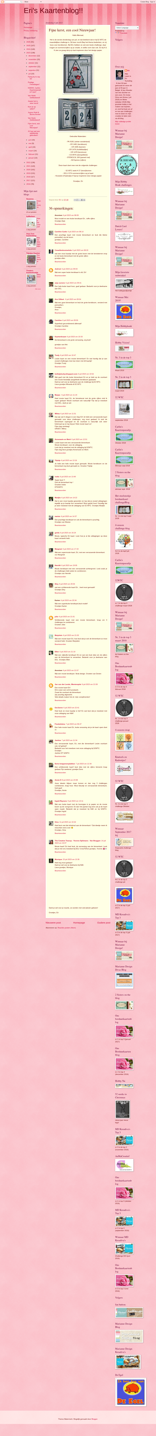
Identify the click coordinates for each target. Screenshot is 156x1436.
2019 (28, 173)
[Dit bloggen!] (77, 200)
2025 (28, 45)
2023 (28, 53)
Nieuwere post (53, 922)
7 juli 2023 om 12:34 (84, 764)
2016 (28, 184)
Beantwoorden (60, 224)
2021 (28, 166)
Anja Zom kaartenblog (31, 235)
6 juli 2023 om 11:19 (69, 395)
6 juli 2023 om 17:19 (70, 549)
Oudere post (103, 922)
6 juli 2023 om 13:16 (69, 460)
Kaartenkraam (60, 337)
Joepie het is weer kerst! (33, 102)
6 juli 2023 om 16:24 (68, 533)
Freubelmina (60, 724)
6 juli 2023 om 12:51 (79, 439)
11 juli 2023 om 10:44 (67, 822)
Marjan (58, 395)
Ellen (57, 652)
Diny (56, 584)
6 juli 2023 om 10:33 (75, 337)
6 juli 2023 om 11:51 (68, 414)
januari (31, 158)
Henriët (58, 565)
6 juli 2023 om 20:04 (67, 584)
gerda (57, 533)
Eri (128, 71)
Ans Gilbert (60, 299)
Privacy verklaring (30, 31)
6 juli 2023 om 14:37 (69, 516)
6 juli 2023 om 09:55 (70, 320)
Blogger (94, 1419)
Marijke (58, 498)
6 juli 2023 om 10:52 (86, 374)
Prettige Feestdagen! (33, 83)
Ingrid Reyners (61, 801)
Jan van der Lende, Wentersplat (68, 684)
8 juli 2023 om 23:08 (70, 780)
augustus (32, 70)
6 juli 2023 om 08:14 (75, 232)
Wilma (57, 414)
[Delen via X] (79, 200)
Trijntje (57, 460)
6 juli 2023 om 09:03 (70, 269)
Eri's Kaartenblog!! (53, 10)
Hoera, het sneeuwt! (38, 223)
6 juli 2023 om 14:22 (69, 498)
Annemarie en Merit (63, 439)
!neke (57, 477)
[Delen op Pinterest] (84, 200)
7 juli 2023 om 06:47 (74, 724)
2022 (28, 162)
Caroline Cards (61, 232)
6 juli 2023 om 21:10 (67, 652)
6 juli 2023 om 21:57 (71, 670)
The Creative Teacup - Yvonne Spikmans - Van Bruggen (78, 841)
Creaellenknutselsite (63, 250)
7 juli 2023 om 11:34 (69, 740)
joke (56, 617)
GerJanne (59, 708)
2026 (28, 42)
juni (30, 140)
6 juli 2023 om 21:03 (71, 635)
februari (32, 154)
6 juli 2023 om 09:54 (73, 299)
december (33, 56)
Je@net (58, 269)
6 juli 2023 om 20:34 (69, 600)
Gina (57, 822)
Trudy (57, 355)
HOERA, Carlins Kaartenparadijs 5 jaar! (34, 90)
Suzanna (30, 199)
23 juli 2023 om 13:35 (71, 859)
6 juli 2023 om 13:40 (68, 477)
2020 (28, 170)
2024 (28, 49)
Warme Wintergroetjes (38, 242)
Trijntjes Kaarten (33, 253)
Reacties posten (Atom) (67, 928)
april (30, 147)
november (33, 59)
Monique (58, 859)
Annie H (58, 780)
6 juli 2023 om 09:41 (73, 283)
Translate (123, 33)
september (33, 66)
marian (57, 516)
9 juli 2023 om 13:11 (75, 801)
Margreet (58, 549)
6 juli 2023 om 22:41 (71, 708)
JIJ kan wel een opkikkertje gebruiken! (34, 133)
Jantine (58, 740)
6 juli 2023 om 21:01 (67, 617)
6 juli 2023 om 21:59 (90, 684)
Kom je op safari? (32, 108)
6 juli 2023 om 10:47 (68, 355)
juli (30, 74)
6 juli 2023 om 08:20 (80, 250)
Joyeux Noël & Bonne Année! (34, 113)
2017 (28, 180)
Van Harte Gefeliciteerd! (34, 97)
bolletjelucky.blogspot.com (66, 374)
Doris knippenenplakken (65, 764)
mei (30, 143)
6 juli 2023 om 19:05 (69, 565)
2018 (28, 177)
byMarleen (30, 216)
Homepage (79, 922)
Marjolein (58, 635)
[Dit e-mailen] (75, 200)
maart (31, 151)
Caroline (58, 320)
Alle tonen (38, 289)
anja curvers (60, 283)
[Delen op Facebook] (82, 200)
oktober (32, 63)
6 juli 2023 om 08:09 (71, 215)
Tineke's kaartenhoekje (32, 272)
